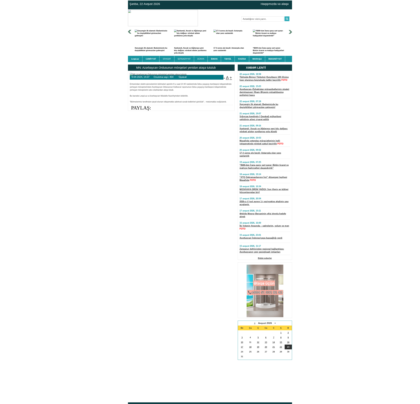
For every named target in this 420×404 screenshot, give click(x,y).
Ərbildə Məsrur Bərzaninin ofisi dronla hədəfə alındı (263, 215)
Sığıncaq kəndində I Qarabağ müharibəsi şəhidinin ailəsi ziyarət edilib (260, 118)
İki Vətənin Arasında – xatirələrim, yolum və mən (264, 226)
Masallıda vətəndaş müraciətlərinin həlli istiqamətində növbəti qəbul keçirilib (260, 142)
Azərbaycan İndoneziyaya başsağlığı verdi (261, 238)
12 (258, 342)
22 (281, 347)
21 (274, 347)
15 (281, 342)
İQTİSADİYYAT (184, 59)
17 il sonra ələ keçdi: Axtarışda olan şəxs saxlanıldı (228, 49)
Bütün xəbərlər (265, 258)
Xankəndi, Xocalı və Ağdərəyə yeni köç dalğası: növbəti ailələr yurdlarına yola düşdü (190, 50)
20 (266, 347)
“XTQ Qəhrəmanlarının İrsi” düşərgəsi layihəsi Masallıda (263, 178)
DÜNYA (200, 59)
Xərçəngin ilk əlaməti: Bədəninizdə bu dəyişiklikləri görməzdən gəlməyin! (151, 49)
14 (274, 342)
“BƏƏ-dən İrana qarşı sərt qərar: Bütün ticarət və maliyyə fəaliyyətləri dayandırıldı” (268, 50)
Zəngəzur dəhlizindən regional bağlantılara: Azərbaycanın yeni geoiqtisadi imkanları (262, 250)
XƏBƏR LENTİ (256, 67)
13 (266, 342)
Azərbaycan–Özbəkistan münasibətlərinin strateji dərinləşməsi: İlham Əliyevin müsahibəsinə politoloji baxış (264, 92)
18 (250, 347)
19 (258, 347)
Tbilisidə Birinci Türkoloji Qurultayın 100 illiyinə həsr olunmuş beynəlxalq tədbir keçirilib (264, 78)
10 (242, 342)
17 (242, 347)
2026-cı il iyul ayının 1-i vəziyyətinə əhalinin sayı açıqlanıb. (264, 203)
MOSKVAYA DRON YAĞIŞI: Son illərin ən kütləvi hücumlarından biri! (264, 191)
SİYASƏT (167, 59)
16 (288, 342)
